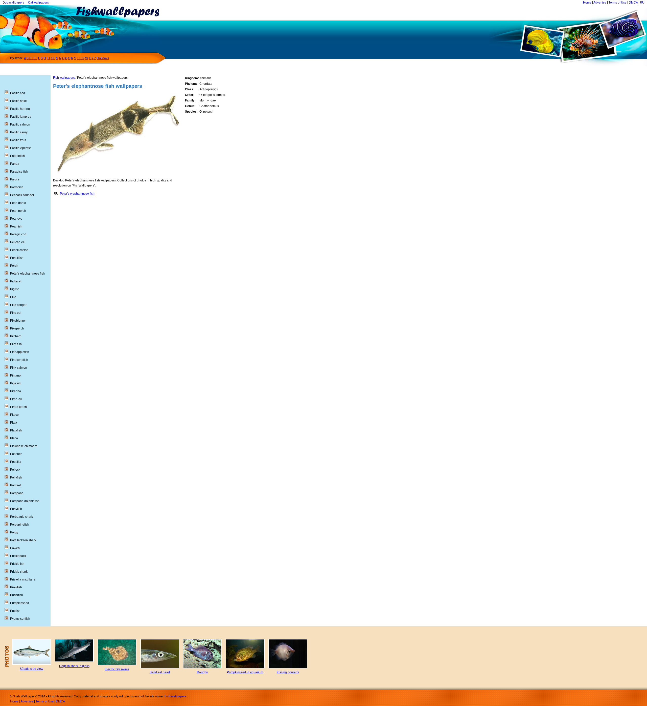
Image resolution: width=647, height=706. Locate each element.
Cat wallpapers (38, 2)
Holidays (103, 58)
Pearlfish (16, 226)
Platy (13, 422)
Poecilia (15, 462)
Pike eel (15, 313)
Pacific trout (18, 140)
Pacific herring (20, 109)
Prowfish (16, 587)
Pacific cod (17, 93)
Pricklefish (17, 564)
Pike (13, 297)
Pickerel (15, 281)
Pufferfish (16, 595)
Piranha (15, 391)
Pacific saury (19, 132)
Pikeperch (17, 328)
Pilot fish (16, 344)
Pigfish (14, 289)
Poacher (16, 454)
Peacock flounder (22, 195)
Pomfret (15, 485)
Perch (14, 265)
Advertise (599, 2)
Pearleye (16, 218)
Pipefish (15, 383)
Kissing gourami (288, 672)
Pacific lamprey (20, 116)
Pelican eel (18, 242)
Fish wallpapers (64, 77)
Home (587, 2)
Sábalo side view (31, 669)
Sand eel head (160, 672)
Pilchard (15, 336)
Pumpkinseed (19, 603)
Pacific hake (18, 101)
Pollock (15, 469)
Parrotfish (16, 187)
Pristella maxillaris (22, 579)
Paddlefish (17, 156)
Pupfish (15, 611)
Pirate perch (18, 407)
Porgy (14, 532)
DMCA (633, 2)
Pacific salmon (20, 124)
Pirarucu (16, 399)
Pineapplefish (19, 352)
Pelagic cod (18, 234)
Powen (15, 548)
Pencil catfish (19, 250)
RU (642, 2)
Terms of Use (618, 2)
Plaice (14, 415)
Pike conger (18, 305)
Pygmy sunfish (20, 618)
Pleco (14, 438)
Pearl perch (18, 211)
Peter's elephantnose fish (77, 193)
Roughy (202, 672)
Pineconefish (19, 360)
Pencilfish (17, 258)
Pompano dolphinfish (24, 501)
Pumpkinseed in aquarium (245, 672)
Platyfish (16, 430)
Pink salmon (18, 367)
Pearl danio (18, 203)
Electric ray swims (117, 669)
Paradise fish (19, 171)
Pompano (17, 493)
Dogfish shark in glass (74, 666)
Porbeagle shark (21, 516)
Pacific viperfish (21, 148)
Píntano (15, 375)
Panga (14, 163)
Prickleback (18, 556)
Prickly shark (19, 571)
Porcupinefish (19, 524)
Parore (14, 179)
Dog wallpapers (13, 2)
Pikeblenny (18, 320)
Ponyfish (16, 509)
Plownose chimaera (23, 446)
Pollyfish (16, 477)
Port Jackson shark (23, 540)
